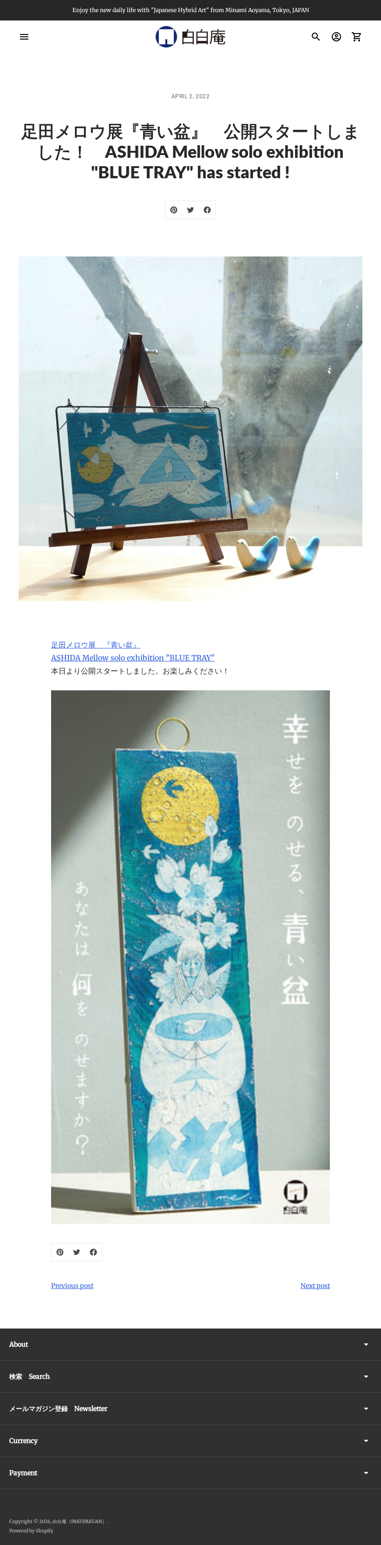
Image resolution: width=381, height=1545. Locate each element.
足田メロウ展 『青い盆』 (95, 644)
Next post (315, 1286)
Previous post (72, 1286)
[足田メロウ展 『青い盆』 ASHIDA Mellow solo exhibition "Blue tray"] (190, 957)
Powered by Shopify (31, 1531)
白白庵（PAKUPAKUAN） (80, 1521)
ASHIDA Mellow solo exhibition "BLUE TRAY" (133, 657)
